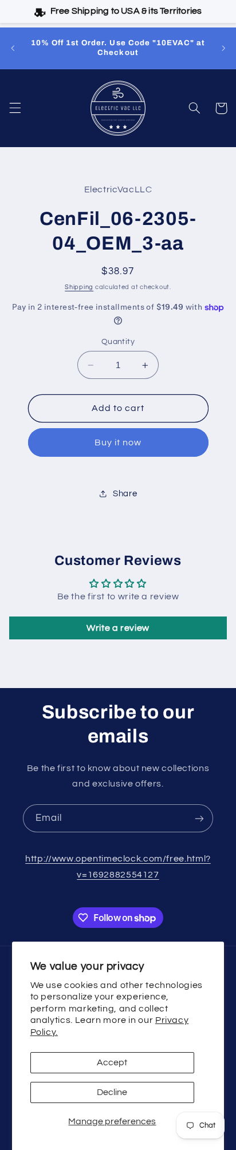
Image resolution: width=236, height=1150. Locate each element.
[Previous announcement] (12, 48)
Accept (112, 1062)
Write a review (118, 628)
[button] (15, 108)
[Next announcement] (223, 48)
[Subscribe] (199, 818)
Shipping (79, 287)
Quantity (118, 342)
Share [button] (125, 493)
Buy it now (118, 442)
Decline (112, 1092)
